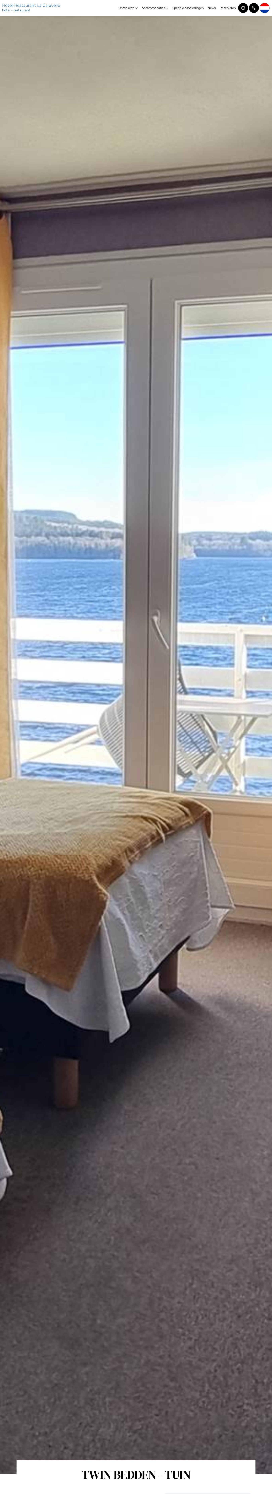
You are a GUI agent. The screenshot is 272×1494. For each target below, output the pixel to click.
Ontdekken (126, 8)
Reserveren (228, 8)
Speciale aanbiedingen (188, 8)
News (212, 8)
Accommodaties (154, 8)
